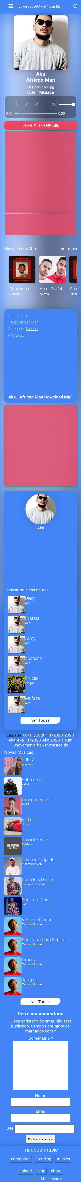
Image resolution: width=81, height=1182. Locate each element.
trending (43, 1158)
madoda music (40, 1150)
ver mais (69, 248)
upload (25, 1170)
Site (9, 1128)
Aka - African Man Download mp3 (40, 396)
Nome (40, 1095)
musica (32, 329)
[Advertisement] (40, 172)
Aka (11, 740)
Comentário (41, 1038)
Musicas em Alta (20, 248)
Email (41, 1111)
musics (63, 1158)
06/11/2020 (34, 735)
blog (41, 1170)
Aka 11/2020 (29, 740)
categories (20, 1158)
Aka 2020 (51, 740)
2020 (69, 735)
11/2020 (55, 735)
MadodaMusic (51, 1179)
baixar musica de (52, 745)
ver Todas (40, 720)
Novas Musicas (18, 752)
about (56, 1170)
